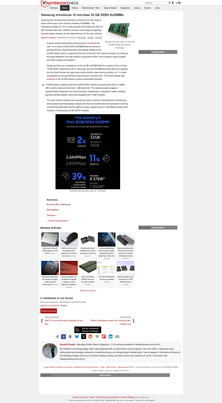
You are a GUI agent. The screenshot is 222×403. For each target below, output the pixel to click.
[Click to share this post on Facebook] (63, 336)
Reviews (54, 7)
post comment (49, 310)
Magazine (125, 7)
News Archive (111, 367)
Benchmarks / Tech (91, 7)
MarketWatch (53, 209)
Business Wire (53, 204)
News (64, 7)
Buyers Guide (110, 7)
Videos (75, 7)
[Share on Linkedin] (110, 336)
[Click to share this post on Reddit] (90, 336)
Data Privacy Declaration (107, 397)
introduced (91, 43)
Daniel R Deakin (48, 37)
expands (51, 79)
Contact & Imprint (80, 397)
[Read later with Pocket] (97, 336)
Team (92, 397)
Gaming (98, 37)
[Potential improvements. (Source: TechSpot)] (87, 151)
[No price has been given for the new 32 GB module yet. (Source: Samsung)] (119, 29)
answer (63, 305)
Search (147, 7)
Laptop (90, 37)
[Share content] (57, 336)
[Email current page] (117, 336)
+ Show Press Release (57, 220)
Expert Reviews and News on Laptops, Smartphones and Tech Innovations (71, 367)
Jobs (157, 7)
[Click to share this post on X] (83, 336)
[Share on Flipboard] (103, 336)
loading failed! (144, 52)
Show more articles (88, 290)
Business (82, 37)
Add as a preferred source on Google (90, 329)
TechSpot (51, 215)
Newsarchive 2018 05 (126, 367)
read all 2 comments (49, 305)
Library (137, 7)
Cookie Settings (128, 397)
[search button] (170, 3)
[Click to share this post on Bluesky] (76, 336)
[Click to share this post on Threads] (70, 336)
